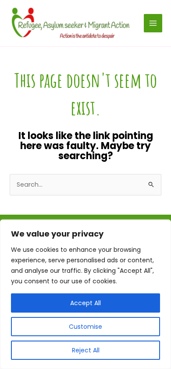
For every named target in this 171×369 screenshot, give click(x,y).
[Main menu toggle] (153, 23)
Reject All (86, 350)
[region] (85, 294)
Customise (85, 326)
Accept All (85, 303)
